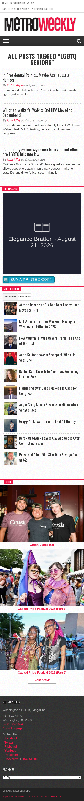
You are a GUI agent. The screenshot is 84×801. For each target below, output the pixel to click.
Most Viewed (10, 296)
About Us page (12, 728)
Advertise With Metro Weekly (18, 3)
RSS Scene (30, 758)
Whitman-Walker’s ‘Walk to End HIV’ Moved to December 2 (37, 112)
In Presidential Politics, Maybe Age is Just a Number (36, 77)
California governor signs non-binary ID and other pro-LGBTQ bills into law (40, 152)
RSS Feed (56, 796)
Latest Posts (24, 296)
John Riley (13, 120)
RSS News (11, 758)
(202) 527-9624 (13, 724)
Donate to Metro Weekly (15, 9)
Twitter (8, 742)
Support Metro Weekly (14, 796)
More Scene (42, 680)
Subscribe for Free (42, 9)
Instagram (11, 754)
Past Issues (33, 796)
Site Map (45, 796)
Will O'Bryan (15, 85)
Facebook (11, 738)
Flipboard (10, 746)
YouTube (10, 750)
